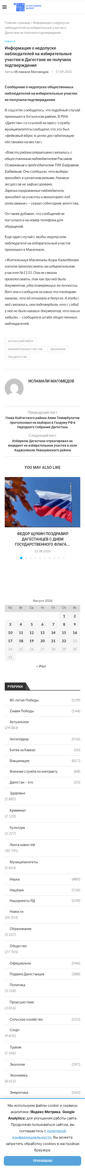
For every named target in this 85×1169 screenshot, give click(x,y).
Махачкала (58, 349)
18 (21, 641)
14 (53, 632)
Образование (20, 928)
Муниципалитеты (24, 862)
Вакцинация (45, 760)
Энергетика (45, 1092)
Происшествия (22, 1002)
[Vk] (63, 7)
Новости (16, 911)
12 (32, 632)
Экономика (18, 1075)
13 (42, 632)
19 (32, 641)
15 (64, 632)
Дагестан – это (45, 782)
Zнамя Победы (45, 711)
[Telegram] (68, 7)
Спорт (15, 1030)
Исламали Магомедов (31, 72)
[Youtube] (58, 7)
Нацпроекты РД (45, 900)
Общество (18, 946)
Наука (45, 879)
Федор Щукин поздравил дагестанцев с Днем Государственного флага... (42, 539)
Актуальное (19, 722)
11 (21, 632)
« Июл (41, 666)
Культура (17, 827)
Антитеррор (45, 739)
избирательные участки (25, 349)
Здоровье (17, 793)
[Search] (80, 7)
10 (10, 632)
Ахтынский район (21, 341)
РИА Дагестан (17, 356)
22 (64, 641)
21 (53, 641)
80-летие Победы (45, 700)
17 (10, 641)
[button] (9, 518)
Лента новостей (22, 844)
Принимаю (42, 1161)
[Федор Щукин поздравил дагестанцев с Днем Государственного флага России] (42, 502)
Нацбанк (45, 890)
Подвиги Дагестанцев (45, 974)
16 (75, 632)
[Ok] (73, 7)
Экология (45, 1064)
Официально (45, 963)
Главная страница (17, 23)
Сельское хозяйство (45, 1019)
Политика (17, 985)
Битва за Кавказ (45, 750)
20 (42, 641)
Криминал (18, 810)
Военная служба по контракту (45, 771)
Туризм (15, 1047)
